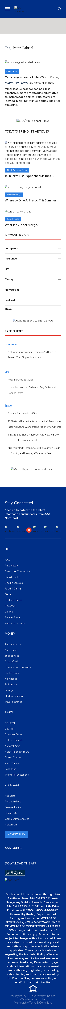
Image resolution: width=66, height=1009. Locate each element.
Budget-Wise (12, 656)
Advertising (16, 834)
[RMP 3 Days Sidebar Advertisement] (33, 469)
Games (9, 594)
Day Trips (10, 728)
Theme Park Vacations (17, 774)
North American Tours (17, 170)
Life (7, 549)
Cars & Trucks (13, 219)
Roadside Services (15, 623)
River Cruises (12, 763)
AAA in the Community (17, 571)
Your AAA (12, 785)
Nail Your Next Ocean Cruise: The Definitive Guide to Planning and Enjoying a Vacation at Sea (34, 451)
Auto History (12, 565)
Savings (9, 690)
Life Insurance (12, 673)
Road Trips (11, 71)
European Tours (13, 734)
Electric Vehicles (14, 583)
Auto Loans (11, 650)
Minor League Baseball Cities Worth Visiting (32, 77)
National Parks (12, 746)
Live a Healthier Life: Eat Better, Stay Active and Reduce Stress (32, 390)
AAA (7, 560)
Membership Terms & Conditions (33, 1002)
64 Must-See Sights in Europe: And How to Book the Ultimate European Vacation (33, 437)
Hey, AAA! (10, 606)
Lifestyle (9, 611)
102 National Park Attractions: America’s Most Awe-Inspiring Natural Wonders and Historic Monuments (34, 424)
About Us (10, 796)
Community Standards (17, 819)
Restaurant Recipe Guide (20, 379)
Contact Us (11, 813)
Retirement (11, 684)
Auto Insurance (13, 644)
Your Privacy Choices (42, 996)
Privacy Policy (18, 996)
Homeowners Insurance (18, 667)
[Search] (59, 9)
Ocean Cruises (13, 757)
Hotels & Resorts (14, 740)
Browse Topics (13, 807)
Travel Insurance (13, 702)
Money (10, 633)
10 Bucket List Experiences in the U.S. (30, 176)
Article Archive (13, 801)
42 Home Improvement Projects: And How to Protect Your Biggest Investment (32, 355)
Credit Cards (12, 661)
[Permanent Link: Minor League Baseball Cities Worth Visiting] (22, 62)
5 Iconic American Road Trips (23, 413)
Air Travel (10, 723)
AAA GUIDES (13, 848)
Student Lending (14, 696)
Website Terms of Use (32, 999)
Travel (10, 712)
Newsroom (11, 824)
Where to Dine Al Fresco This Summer (30, 200)
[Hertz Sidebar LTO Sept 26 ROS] (33, 320)
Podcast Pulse (12, 617)
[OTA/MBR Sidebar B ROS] (33, 121)
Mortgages (11, 679)
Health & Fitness (13, 600)
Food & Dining (13, 194)
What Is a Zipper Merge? (22, 225)
